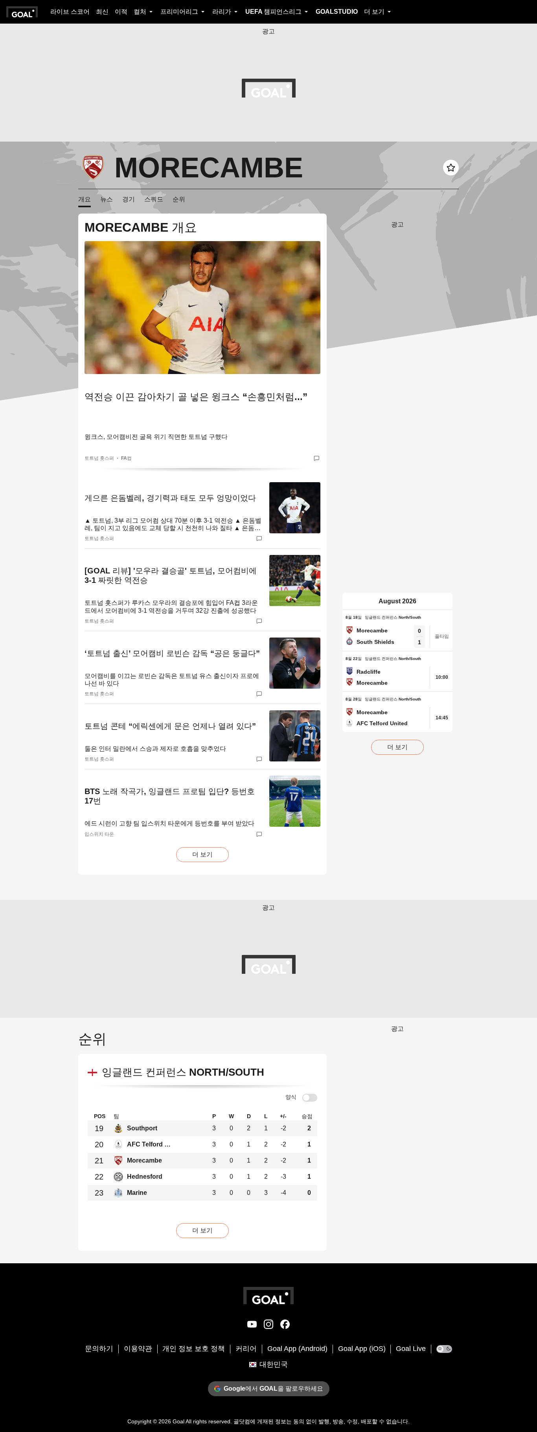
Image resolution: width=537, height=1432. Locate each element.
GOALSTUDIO (337, 11)
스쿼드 (153, 199)
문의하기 (99, 1349)
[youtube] (252, 1326)
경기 (128, 199)
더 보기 (202, 854)
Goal (178, 1421)
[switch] (309, 1098)
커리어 (246, 1349)
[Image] (202, 307)
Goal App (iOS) (362, 1349)
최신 (102, 11)
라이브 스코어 (70, 11)
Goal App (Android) (297, 1349)
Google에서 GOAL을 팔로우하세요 (273, 1388)
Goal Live (411, 1349)
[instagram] (268, 1326)
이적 (121, 11)
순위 (179, 199)
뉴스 (106, 199)
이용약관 (138, 1349)
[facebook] (285, 1326)
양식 (290, 1097)
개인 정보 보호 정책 (193, 1349)
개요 (84, 199)
